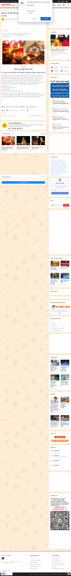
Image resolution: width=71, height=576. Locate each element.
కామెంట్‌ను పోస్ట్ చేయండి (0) (23, 182)
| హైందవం (13, 5)
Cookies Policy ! (53, 574)
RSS (33, 558)
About (34, 574)
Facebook (9, 110)
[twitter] (15, 128)
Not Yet (34, 18)
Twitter (16, 110)
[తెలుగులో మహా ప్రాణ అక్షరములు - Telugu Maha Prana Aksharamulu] (60, 89)
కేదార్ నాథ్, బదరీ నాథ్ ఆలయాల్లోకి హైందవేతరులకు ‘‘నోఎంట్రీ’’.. (65, 405)
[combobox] (30, 13)
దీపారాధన (16, 106)
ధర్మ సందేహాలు (22, 106)
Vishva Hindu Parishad (36, 564)
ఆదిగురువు (59, 167)
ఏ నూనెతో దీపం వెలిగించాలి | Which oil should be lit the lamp (16, 33)
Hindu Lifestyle (61, 160)
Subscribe (45, 18)
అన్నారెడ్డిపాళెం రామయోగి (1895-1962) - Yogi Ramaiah (54, 368)
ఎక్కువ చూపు (43, 133)
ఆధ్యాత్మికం (64, 167)
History (52, 165)
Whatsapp (23, 110)
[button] (68, 5)
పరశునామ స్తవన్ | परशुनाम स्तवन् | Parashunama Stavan (54, 384)
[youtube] (67, 1)
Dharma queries (7, 10)
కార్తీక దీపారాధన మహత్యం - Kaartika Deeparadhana (14, 35)
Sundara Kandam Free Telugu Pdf (57, 328)
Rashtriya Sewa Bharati (36, 560)
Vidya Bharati (34, 562)
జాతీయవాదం (61, 172)
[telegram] (63, 1)
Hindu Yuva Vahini (35, 566)
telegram (65, 71)
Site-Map (64, 574)
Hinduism (53, 163)
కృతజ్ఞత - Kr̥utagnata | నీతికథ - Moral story (65, 281)
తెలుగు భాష (58, 174)
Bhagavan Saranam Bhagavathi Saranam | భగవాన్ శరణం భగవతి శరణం (61, 127)
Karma (65, 165)
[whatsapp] (61, 1)
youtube (56, 71)
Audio (53, 321)
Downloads (53, 323)
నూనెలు (27, 106)
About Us (3, 1)
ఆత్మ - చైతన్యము (53, 167)
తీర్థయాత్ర (52, 174)
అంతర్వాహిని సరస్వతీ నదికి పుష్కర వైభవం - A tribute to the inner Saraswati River (55, 424)
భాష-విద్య (53, 5)
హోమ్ (2, 10)
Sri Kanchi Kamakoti (57, 562)
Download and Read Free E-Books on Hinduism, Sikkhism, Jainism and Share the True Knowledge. (60, 311)
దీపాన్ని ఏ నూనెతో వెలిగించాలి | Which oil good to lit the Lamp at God (7, 148)
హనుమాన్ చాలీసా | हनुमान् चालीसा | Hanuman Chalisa (64, 383)
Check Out (3, 571)
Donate (37, 574)
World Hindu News (57, 560)
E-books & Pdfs (54, 326)
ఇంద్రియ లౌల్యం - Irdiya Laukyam (54, 268)
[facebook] (59, 1)
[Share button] (27, 110)
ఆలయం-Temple (54, 172)
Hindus (58, 163)
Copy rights (59, 574)
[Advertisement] (35, 26)
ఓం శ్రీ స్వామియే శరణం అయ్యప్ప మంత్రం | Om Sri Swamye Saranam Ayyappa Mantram (61, 111)
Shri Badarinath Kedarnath (59, 569)
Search (66, 205)
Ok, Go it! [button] (3, 573)
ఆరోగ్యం (63, 169)
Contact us (8, 1)
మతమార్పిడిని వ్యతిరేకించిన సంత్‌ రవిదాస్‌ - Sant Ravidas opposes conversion (59, 50)
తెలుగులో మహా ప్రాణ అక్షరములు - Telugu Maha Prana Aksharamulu (60, 102)
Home (31, 574)
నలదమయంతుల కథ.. (65, 267)
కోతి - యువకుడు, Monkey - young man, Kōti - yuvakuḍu (54, 281)
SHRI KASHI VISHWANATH (59, 564)
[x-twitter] (65, 1)
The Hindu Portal (57, 558)
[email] (22, 128)
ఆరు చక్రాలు (58, 169)
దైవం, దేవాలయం (7, 37)
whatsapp (65, 67)
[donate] (20, 128)
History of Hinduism (59, 165)
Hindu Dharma (53, 160)
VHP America (34, 569)
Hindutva (62, 163)
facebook (56, 67)
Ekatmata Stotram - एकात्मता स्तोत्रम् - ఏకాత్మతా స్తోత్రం (65, 368)
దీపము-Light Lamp (9, 106)
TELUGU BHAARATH (14, 123)
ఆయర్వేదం (53, 169)
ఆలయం (59, 5)
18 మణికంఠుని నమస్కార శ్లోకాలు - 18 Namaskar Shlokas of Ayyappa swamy (61, 118)
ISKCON (55, 566)
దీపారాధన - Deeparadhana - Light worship (37, 147)
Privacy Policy (14, 1)
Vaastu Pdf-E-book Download (56, 330)
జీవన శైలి (66, 172)
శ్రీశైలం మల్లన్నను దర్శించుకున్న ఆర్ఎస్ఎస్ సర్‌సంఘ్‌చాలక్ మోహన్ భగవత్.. (65, 424)
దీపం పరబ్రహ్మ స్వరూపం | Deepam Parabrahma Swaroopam (23, 147)
